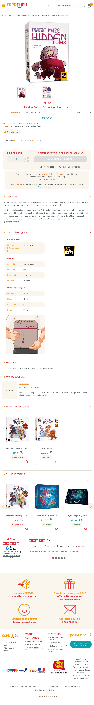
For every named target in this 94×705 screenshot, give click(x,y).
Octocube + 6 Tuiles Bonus (47, 515)
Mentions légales (72, 686)
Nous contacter (51, 686)
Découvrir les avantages (47, 187)
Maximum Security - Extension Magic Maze (17, 448)
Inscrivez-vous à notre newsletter (81, 644)
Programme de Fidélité (55, 638)
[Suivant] (91, 506)
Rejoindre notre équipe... (55, 650)
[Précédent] (3, 506)
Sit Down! (27, 275)
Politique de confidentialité (47, 690)
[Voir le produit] (21, 452)
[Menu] (3, 5)
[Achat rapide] (51, 452)
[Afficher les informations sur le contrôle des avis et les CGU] (21, 552)
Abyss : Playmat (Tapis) (76, 515)
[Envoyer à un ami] (44, 103)
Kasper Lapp (28, 264)
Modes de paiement (35, 641)
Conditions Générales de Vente (23, 686)
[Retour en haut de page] (89, 697)
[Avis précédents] (24, 546)
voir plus (81, 546)
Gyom (26, 269)
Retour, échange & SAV (34, 649)
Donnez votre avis (37, 112)
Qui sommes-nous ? (58, 646)
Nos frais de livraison (47, 179)
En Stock (47, 457)
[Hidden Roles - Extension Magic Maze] (22, 92)
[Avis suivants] (90, 546)
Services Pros (55, 642)
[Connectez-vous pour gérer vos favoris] (49, 103)
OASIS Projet (41, 696)
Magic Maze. (41, 126)
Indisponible (17, 457)
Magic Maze (28, 245)
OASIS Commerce (51, 696)
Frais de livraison (34, 644)
